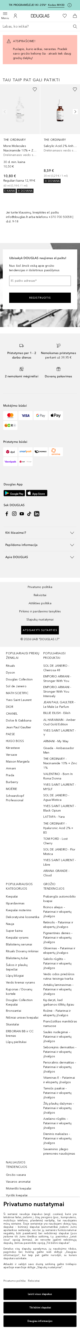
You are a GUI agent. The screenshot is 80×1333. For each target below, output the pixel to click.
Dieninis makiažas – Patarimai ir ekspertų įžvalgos (57, 1138)
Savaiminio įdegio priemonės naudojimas (59, 1151)
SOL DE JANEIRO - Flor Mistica (59, 852)
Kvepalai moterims (18, 910)
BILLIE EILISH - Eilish (56, 713)
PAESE (10, 734)
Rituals (10, 666)
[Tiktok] (29, 514)
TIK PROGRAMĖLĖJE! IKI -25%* (27, 4)
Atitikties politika (40, 603)
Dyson (10, 672)
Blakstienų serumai (19, 944)
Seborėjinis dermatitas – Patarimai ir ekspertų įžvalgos (60, 1052)
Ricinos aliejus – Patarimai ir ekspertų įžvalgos (57, 911)
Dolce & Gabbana (18, 720)
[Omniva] (56, 451)
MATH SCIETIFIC (17, 693)
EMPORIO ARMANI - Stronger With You (57, 679)
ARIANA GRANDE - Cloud (56, 873)
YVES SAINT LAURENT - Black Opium (59, 808)
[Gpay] (40, 415)
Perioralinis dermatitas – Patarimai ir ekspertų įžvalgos (59, 1067)
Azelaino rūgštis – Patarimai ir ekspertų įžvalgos (57, 1123)
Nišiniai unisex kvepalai (22, 1017)
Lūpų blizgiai (15, 976)
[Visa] (25, 415)
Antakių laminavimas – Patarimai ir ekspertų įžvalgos (58, 989)
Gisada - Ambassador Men (58, 750)
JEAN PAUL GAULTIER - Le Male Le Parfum (59, 705)
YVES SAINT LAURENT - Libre (59, 862)
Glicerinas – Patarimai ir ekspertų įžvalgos (59, 950)
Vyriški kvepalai (17, 1195)
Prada (10, 775)
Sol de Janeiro (16, 686)
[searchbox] (40, 26)
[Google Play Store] (14, 493)
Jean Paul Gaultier (18, 727)
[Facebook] (7, 514)
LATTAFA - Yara (54, 817)
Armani (11, 768)
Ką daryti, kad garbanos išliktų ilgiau (58, 1002)
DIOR (9, 707)
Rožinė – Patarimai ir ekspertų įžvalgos (57, 1013)
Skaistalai (12, 1024)
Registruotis (40, 297)
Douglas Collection (19, 679)
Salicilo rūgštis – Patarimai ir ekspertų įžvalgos (57, 963)
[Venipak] (10, 461)
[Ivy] (10, 425)
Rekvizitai (40, 595)
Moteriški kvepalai (18, 1188)
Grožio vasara (16, 1175)
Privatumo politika (40, 587)
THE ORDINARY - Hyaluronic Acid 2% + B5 (58, 828)
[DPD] (10, 451)
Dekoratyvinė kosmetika (22, 917)
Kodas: (56, 4)
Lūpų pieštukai (16, 1042)
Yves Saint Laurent (19, 700)
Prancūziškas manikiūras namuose (60, 1024)
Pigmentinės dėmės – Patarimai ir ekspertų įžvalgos (58, 937)
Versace (11, 755)
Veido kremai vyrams (20, 982)
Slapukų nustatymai (40, 619)
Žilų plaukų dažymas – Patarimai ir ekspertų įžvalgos (58, 1108)
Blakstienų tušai (17, 958)
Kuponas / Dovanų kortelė (19, 992)
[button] (40, 533)
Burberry (12, 782)
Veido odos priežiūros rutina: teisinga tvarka (59, 976)
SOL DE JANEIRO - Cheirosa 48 (56, 668)
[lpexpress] (40, 451)
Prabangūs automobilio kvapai (59, 899)
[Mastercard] (10, 415)
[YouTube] (22, 514)
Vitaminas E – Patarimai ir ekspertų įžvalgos (59, 1080)
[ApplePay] (56, 415)
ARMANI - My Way (56, 741)
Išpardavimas (15, 903)
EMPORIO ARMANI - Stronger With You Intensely (57, 691)
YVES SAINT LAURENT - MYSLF (59, 787)
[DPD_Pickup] (25, 461)
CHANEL (12, 713)
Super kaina (14, 931)
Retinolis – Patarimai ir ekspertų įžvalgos (58, 925)
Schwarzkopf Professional (15, 798)
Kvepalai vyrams (17, 937)
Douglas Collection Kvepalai (19, 1002)
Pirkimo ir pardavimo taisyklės (40, 611)
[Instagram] (14, 514)
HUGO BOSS (15, 741)
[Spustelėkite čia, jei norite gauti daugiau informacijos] (69, 5)
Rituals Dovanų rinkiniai (22, 951)
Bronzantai (13, 1011)
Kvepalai (12, 896)
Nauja (10, 924)
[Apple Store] (36, 493)
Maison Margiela (17, 761)
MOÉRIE (11, 789)
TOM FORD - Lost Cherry (55, 841)
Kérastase (13, 748)
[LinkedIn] (36, 514)
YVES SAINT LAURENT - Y (59, 733)
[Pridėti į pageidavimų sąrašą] (35, 89)
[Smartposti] (25, 451)
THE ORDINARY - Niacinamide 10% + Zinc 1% (60, 763)
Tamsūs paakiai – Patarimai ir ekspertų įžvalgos (57, 1093)
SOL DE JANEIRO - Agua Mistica (56, 798)
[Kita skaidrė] (74, 112)
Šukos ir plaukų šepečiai (17, 967)
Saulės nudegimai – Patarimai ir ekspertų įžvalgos (57, 1036)
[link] (20, 138)
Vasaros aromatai (18, 1181)
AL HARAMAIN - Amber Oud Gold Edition (59, 722)
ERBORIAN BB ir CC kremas (19, 1033)
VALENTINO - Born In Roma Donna (58, 776)
